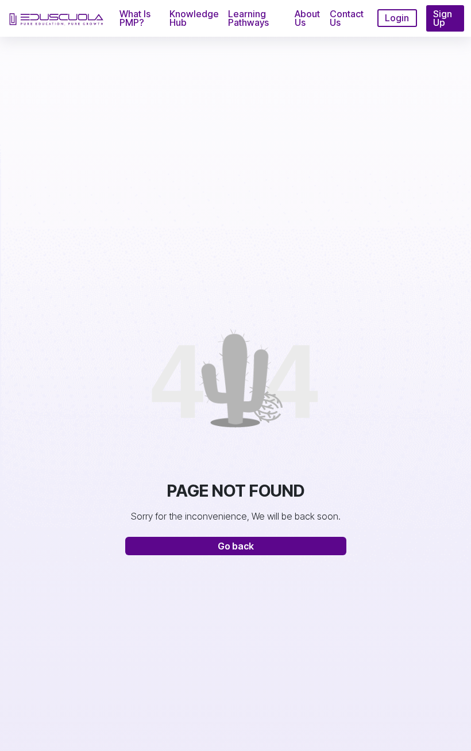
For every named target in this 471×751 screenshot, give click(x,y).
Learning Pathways (248, 18)
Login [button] (397, 18)
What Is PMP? (134, 18)
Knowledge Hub (194, 18)
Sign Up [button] (442, 18)
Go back (236, 546)
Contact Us (347, 18)
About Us (307, 18)
